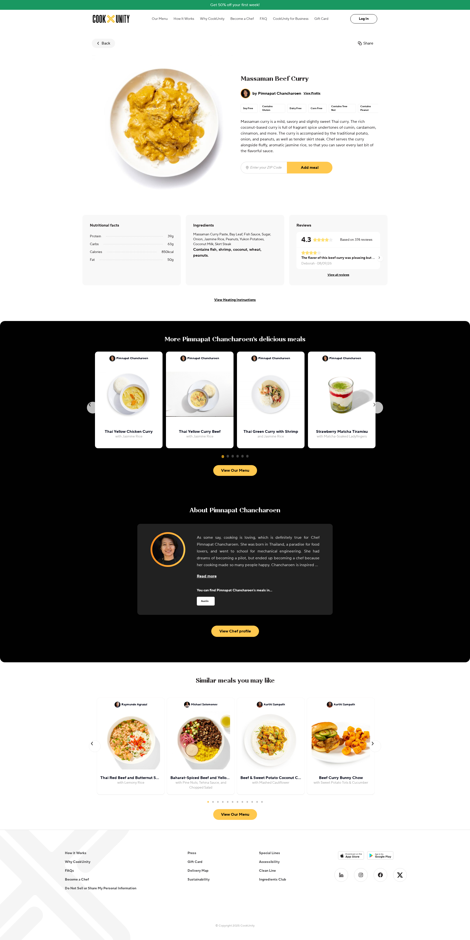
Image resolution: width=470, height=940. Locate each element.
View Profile (312, 93)
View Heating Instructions (235, 300)
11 (257, 801)
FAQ (263, 19)
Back (106, 43)
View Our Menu (235, 470)
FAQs (69, 871)
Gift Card (321, 19)
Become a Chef (242, 19)
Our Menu (160, 19)
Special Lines (269, 853)
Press (192, 853)
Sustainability (199, 879)
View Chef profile (235, 631)
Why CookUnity (212, 19)
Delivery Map (198, 871)
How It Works (184, 19)
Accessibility (269, 862)
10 (252, 801)
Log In (364, 19)
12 (261, 801)
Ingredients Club (272, 879)
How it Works (75, 853)
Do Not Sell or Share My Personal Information (100, 888)
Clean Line (267, 871)
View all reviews (338, 275)
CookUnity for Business (290, 19)
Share (368, 43)
